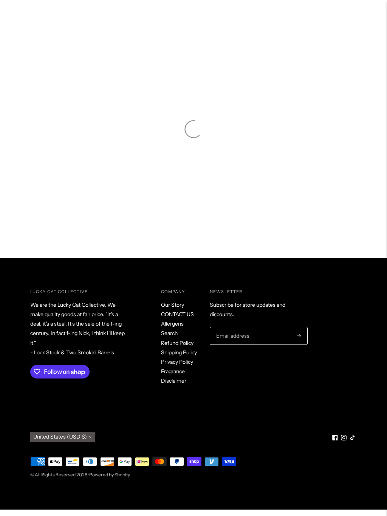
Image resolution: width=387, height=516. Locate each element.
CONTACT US (177, 314)
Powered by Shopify (109, 474)
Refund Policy (177, 343)
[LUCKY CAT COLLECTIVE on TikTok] (352, 438)
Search (169, 333)
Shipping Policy (179, 352)
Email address (231, 327)
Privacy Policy (177, 361)
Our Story (172, 304)
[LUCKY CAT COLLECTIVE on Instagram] (344, 438)
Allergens (172, 323)
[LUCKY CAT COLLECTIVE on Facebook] (335, 438)
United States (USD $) (60, 436)
